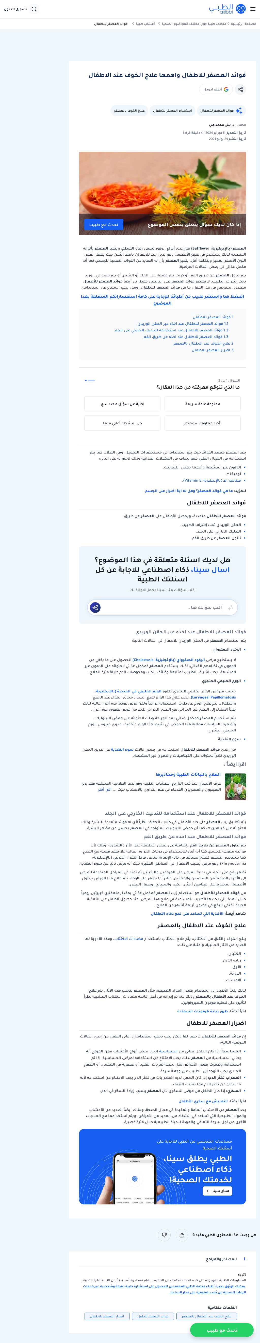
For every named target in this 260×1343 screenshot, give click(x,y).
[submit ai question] (95, 607)
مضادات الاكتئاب (128, 938)
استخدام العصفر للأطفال (172, 110)
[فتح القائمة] (251, 9)
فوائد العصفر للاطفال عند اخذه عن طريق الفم (183, 336)
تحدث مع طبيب (103, 224)
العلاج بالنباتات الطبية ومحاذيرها (188, 774)
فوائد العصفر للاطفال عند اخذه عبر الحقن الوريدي (180, 323)
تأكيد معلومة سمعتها (203, 423)
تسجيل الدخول (15, 9)
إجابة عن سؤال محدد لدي (122, 404)
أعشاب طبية (145, 23)
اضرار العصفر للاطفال (211, 350)
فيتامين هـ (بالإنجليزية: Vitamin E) (212, 480)
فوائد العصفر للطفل (153, 1316)
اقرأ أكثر (104, 789)
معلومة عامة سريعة (202, 404)
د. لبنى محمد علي (222, 124)
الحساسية (168, 1051)
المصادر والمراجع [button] (221, 1259)
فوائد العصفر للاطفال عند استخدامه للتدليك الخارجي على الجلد (168, 330)
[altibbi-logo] (228, 9)
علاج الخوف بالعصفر (129, 110)
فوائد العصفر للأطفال (217, 110)
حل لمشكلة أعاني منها (122, 423)
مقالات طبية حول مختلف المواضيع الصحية (194, 23)
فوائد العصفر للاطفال (212, 317)
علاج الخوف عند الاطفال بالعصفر (201, 343)
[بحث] (34, 9)
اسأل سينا (221, 1191)
